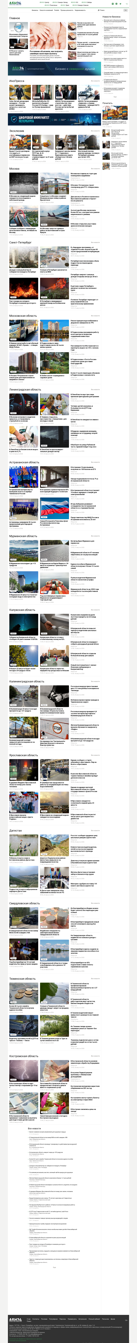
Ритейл (56, 10)
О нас (29, 1319)
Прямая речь (72, 1319)
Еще (54, 1267)
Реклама (44, 1319)
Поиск (102, 10)
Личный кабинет (94, 1319)
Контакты (35, 1319)
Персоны (62, 1319)
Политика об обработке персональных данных (25, 1339)
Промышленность (66, 10)
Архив (113, 1319)
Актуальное (83, 1319)
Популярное (53, 1319)
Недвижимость (80, 10)
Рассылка (105, 1319)
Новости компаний (46, 10)
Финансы (35, 10)
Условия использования (17, 1341)
